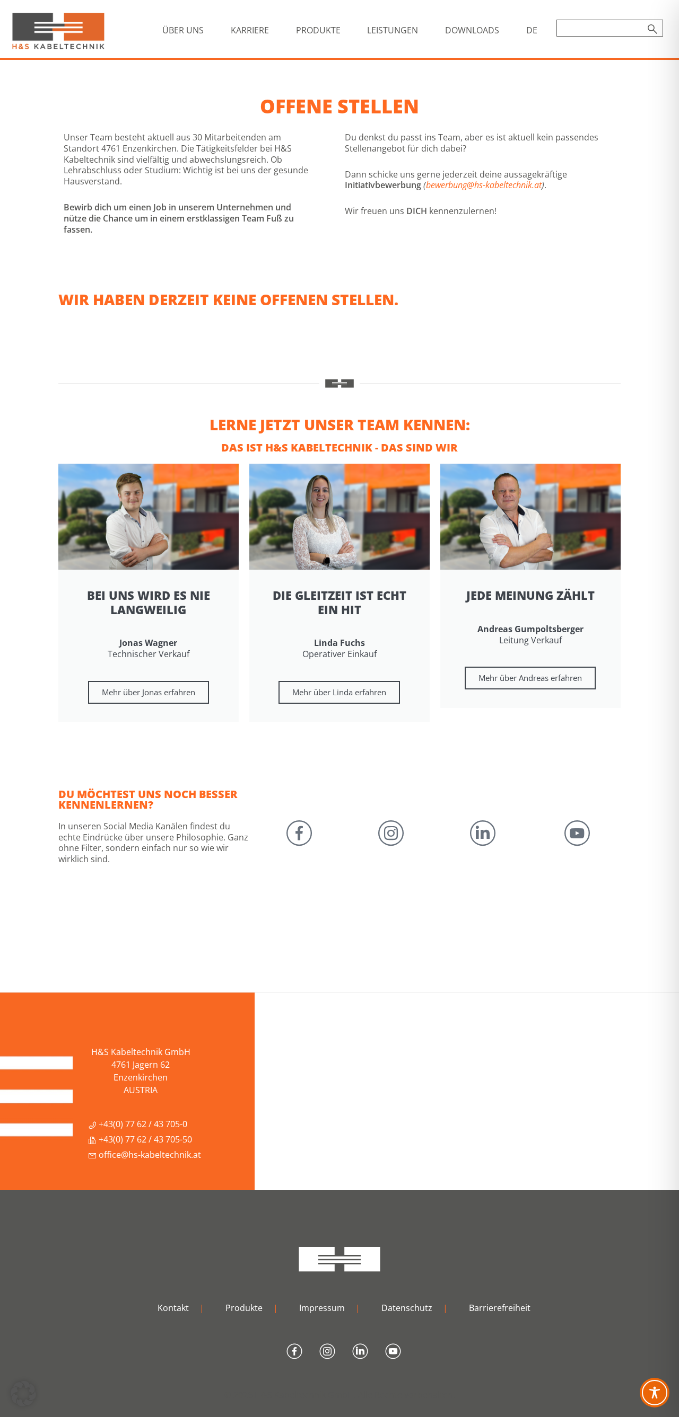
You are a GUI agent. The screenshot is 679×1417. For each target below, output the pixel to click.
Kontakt (173, 1308)
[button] (23, 1393)
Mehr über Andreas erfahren (530, 677)
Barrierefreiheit (499, 1308)
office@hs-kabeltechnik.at (149, 1155)
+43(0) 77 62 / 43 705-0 (142, 1124)
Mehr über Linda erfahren (339, 692)
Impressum (322, 1308)
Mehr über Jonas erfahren (148, 692)
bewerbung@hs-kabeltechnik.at (484, 185)
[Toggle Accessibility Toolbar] (654, 1392)
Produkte (244, 1308)
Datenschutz (406, 1308)
